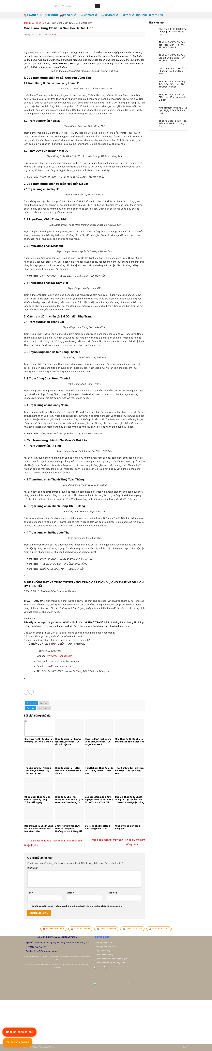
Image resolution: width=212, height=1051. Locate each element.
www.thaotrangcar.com (59, 655)
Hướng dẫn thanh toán (106, 946)
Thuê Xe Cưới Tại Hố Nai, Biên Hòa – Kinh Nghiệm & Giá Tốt (172, 97)
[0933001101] (187, 6)
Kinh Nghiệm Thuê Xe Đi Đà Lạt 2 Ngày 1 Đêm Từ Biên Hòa (173, 110)
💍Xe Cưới (51, 15)
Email (70, 892)
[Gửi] (97, 6)
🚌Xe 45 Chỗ (109, 15)
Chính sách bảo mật (105, 954)
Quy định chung (103, 950)
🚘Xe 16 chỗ (68, 15)
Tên (30, 892)
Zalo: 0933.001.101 (17, 1042)
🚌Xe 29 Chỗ (88, 15)
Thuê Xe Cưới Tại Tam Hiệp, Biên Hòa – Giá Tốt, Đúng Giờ (173, 123)
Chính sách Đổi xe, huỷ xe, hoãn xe (112, 963)
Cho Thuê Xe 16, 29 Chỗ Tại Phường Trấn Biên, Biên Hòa (173, 71)
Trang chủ (29, 22)
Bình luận (32, 868)
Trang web (111, 892)
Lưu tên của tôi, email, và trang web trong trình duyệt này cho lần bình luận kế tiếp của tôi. (77, 906)
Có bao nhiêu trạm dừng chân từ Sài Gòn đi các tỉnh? (53, 636)
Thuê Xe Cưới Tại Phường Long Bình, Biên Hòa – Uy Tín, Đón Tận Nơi (172, 58)
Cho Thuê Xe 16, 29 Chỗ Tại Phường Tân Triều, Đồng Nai (173, 32)
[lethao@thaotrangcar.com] (175, 6)
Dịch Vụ (141, 15)
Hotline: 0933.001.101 (19, 1032)
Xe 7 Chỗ (128, 15)
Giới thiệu (156, 15)
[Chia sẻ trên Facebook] (26, 692)
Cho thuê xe (44, 708)
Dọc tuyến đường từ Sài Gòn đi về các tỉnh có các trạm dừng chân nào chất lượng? (69, 632)
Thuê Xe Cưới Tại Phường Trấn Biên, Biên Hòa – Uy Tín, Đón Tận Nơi (172, 84)
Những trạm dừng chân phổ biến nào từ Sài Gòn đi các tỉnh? (57, 640)
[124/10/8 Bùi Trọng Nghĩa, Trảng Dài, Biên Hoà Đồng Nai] (170, 6)
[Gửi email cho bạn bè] (31, 692)
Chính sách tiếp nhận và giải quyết (111, 958)
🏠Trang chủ (33, 15)
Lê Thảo (52, 34)
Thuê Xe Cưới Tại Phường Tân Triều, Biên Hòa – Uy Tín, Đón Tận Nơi (172, 45)
